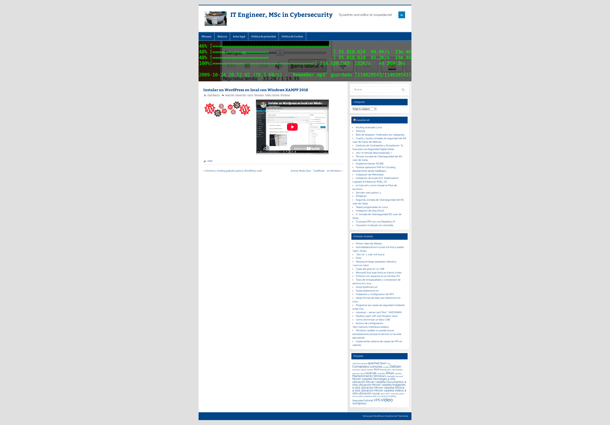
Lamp (250, 95)
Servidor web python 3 (368, 192)
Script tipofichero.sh (366, 287)
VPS (377, 400)
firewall (383, 369)
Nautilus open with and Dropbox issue (377, 316)
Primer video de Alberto (369, 243)
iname (362, 373)
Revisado (259, 95)
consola (376, 366)
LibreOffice (381, 373)
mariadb (391, 376)
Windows (285, 95)
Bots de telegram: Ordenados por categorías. (380, 134)
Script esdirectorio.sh (367, 290)
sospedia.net (362, 120)
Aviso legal (239, 36)
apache (364, 363)
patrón (401, 394)
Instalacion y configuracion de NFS (375, 294)
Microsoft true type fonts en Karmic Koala (378, 272)
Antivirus (356, 363)
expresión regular (359, 370)
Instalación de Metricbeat (369, 174)
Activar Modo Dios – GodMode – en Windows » (317, 170)
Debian (395, 366)
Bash (383, 363)
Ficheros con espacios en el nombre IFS (378, 276)
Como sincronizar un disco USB (373, 319)
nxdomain (394, 394)
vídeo (210, 161)
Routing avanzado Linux (369, 127)
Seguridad (357, 400)
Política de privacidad (263, 36)
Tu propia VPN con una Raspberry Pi (375, 221)
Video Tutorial (272, 95)
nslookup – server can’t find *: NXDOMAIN (379, 312)
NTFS (387, 394)
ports (354, 396)
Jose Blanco (213, 95)
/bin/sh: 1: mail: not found (370, 254)
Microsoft (399, 376)
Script (384, 396)
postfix (360, 396)
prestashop (368, 396)
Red (374, 396)
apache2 (374, 363)
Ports (358, 258)
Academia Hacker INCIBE (370, 163)
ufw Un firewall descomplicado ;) (374, 152)
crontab (386, 367)
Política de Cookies (292, 36)
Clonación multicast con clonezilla (374, 225)
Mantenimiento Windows (369, 376)
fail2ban (370, 370)
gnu (389, 369)
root (378, 396)
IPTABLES (361, 196)
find (376, 369)
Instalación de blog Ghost (370, 210)
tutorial (368, 400)
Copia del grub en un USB (370, 269)
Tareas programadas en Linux (372, 207)
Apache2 (229, 95)
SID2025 (360, 131)
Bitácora (222, 36)
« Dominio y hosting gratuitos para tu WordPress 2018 (232, 170)
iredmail (371, 373)
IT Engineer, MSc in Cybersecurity (281, 14)
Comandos (360, 366)
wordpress (359, 403)
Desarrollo (240, 95)
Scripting (391, 396)
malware (398, 373)
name (382, 394)
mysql (376, 393)
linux (390, 373)
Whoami (206, 36)
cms (388, 363)
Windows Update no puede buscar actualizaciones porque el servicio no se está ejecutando (376, 334)
